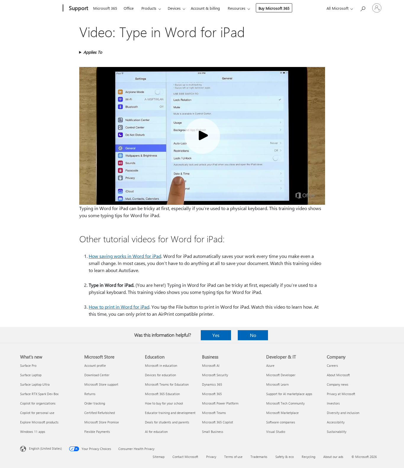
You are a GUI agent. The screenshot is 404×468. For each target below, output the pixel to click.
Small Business (212, 431)
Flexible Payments (97, 431)
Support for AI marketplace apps (289, 394)
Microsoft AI (210, 365)
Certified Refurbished (99, 412)
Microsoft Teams (214, 412)
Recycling (308, 456)
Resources (236, 8)
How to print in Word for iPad (119, 307)
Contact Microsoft (185, 456)
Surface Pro (28, 365)
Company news (337, 384)
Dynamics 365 (212, 384)
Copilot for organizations (38, 403)
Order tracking (94, 403)
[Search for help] (362, 7)
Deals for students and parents (167, 422)
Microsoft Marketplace (282, 412)
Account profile (95, 365)
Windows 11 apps (32, 431)
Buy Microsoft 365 (274, 8)
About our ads (333, 456)
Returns (90, 394)
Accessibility (336, 422)
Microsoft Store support (101, 384)
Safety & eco (284, 456)
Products (148, 8)
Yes (215, 335)
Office (129, 8)
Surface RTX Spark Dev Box (39, 394)
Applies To (92, 52)
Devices (174, 8)
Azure (270, 365)
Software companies (280, 422)
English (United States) (45, 448)
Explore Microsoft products (39, 422)
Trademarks (259, 456)
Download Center (96, 375)
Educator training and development (170, 412)
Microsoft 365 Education (162, 394)
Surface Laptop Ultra (35, 384)
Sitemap (158, 456)
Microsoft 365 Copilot (217, 422)
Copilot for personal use (37, 412)
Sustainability (336, 431)
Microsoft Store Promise (101, 422)
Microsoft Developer (280, 375)
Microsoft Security (215, 375)
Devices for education (160, 375)
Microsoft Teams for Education (167, 384)
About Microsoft (338, 375)
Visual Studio (275, 431)
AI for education (156, 431)
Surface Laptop (30, 375)
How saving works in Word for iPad (125, 256)
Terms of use (233, 456)
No (253, 335)
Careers (332, 365)
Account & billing (205, 8)
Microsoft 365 (105, 8)
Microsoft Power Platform (220, 403)
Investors (333, 403)
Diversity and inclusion (343, 412)
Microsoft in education (161, 365)
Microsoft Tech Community (285, 403)
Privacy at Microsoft (341, 394)
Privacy (211, 456)
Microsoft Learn (277, 384)
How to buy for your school (164, 403)
